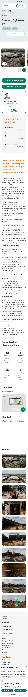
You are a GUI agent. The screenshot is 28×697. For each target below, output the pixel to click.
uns (14, 332)
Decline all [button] (20, 690)
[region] (14, 438)
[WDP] (6, 6)
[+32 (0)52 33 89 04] (12, 110)
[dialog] (14, 681)
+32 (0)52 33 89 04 (8, 106)
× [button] (26, 666)
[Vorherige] (19, 70)
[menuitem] (15, 34)
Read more (18, 677)
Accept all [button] (7, 690)
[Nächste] (24, 70)
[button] (20, 2)
